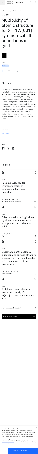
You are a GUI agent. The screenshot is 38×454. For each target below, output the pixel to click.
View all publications (10, 316)
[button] (36, 427)
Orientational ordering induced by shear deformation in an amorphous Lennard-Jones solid (18, 222)
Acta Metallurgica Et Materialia (11, 11)
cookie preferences (8, 442)
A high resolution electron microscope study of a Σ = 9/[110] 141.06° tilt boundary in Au (18, 294)
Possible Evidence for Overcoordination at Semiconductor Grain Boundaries (13, 187)
